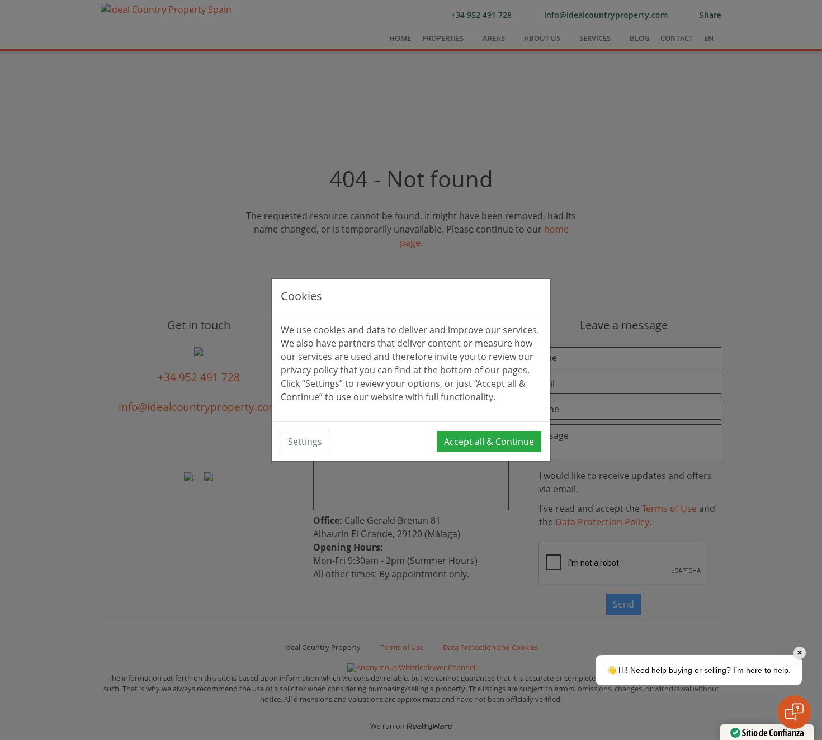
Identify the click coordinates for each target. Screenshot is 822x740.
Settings (305, 441)
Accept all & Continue (489, 441)
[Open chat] (794, 712)
